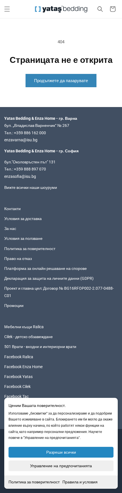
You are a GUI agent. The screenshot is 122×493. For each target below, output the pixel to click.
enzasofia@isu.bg (20, 176)
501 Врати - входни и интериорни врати (40, 346)
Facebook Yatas (18, 376)
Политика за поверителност (34, 482)
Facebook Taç (16, 396)
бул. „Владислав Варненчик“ (30, 125)
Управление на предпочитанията (61, 466)
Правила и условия (80, 482)
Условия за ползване (23, 238)
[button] (7, 9)
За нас (10, 228)
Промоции (14, 305)
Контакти (12, 208)
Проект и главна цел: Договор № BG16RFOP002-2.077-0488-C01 (59, 292)
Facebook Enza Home (23, 366)
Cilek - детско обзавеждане (28, 336)
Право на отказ (18, 258)
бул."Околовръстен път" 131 (30, 162)
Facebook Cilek (17, 386)
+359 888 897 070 (30, 169)
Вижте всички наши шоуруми (30, 187)
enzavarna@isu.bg (20, 140)
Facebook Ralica (18, 357)
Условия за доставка (23, 218)
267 (65, 125)
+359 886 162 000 (30, 133)
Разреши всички (61, 452)
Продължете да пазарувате (61, 80)
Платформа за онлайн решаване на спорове (45, 268)
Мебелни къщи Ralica (24, 327)
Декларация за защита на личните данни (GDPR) (49, 278)
